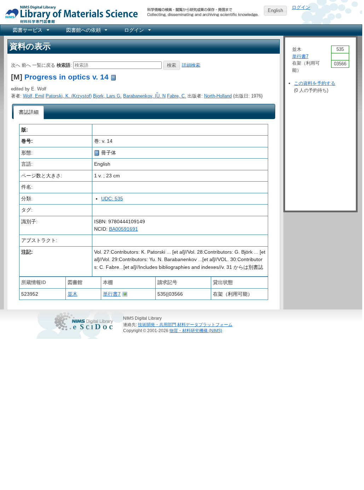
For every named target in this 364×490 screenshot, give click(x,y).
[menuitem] (30, 30)
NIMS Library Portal (69, 14)
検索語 (63, 64)
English (275, 10)
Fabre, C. (176, 96)
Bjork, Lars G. (107, 96)
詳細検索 (191, 64)
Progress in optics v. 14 (66, 77)
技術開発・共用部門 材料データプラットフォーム (185, 324)
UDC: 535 (112, 198)
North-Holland (218, 96)
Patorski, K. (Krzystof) (69, 96)
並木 (72, 294)
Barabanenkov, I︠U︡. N (144, 96)
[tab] (28, 112)
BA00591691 (123, 229)
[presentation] (29, 112)
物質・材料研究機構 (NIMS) (195, 330)
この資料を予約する (314, 83)
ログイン (301, 7)
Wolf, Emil (33, 96)
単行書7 (112, 294)
